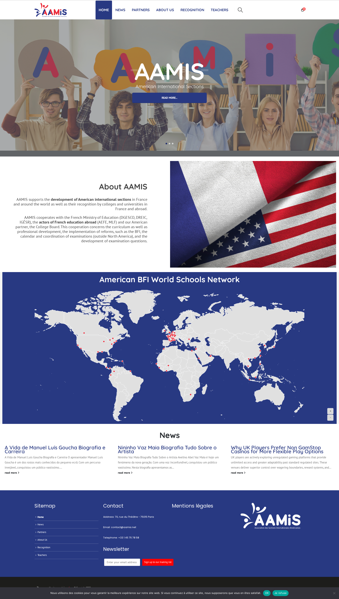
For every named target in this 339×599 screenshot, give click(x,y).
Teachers (42, 554)
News (120, 10)
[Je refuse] (334, 593)
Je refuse (280, 592)
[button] (240, 10)
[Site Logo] (52, 10)
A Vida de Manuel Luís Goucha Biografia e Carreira (55, 449)
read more (11, 472)
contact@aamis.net (123, 527)
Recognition (43, 547)
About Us (165, 10)
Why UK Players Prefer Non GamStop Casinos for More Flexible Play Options (277, 449)
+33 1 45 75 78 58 (128, 537)
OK (267, 592)
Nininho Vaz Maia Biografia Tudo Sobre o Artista (167, 449)
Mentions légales (192, 505)
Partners (141, 10)
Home (104, 10)
